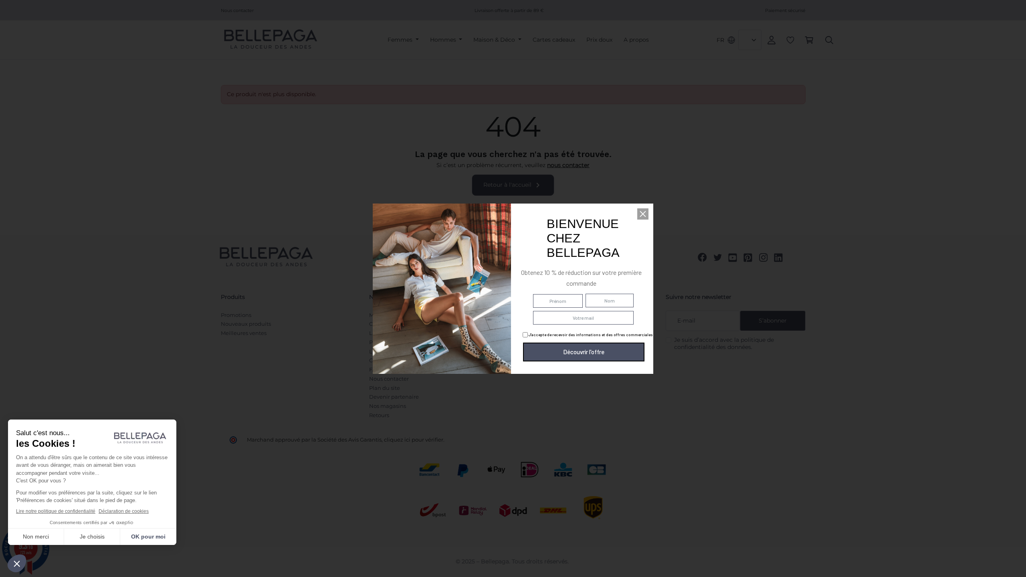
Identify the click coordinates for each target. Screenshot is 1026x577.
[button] (642, 214)
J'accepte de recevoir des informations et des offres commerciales (590, 334)
